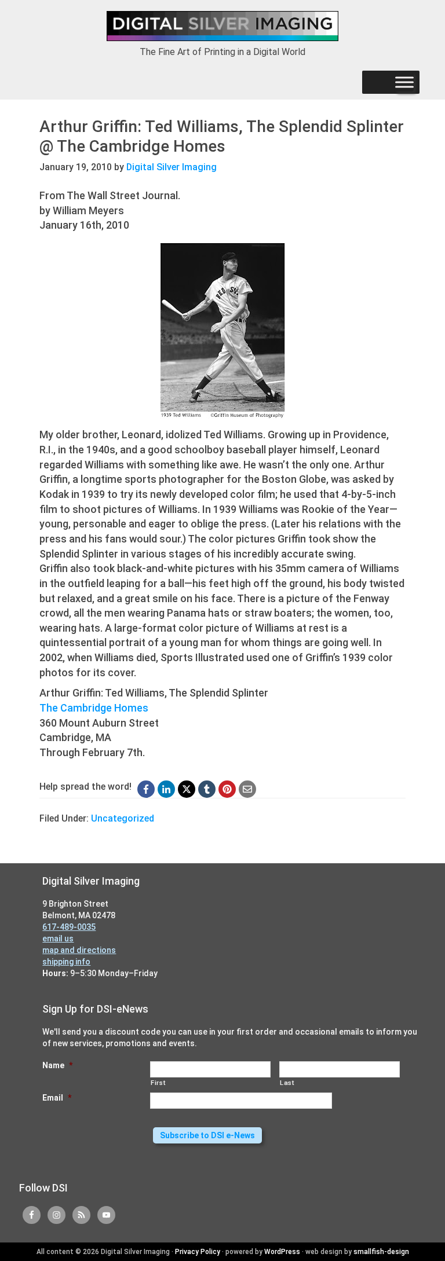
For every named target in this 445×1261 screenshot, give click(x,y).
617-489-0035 (69, 927)
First (158, 1083)
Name (57, 1065)
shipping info (66, 961)
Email (56, 1097)
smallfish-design (381, 1252)
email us (58, 938)
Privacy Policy (197, 1252)
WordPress (282, 1252)
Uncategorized (122, 818)
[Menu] (404, 82)
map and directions (79, 950)
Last (287, 1083)
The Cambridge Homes (93, 708)
